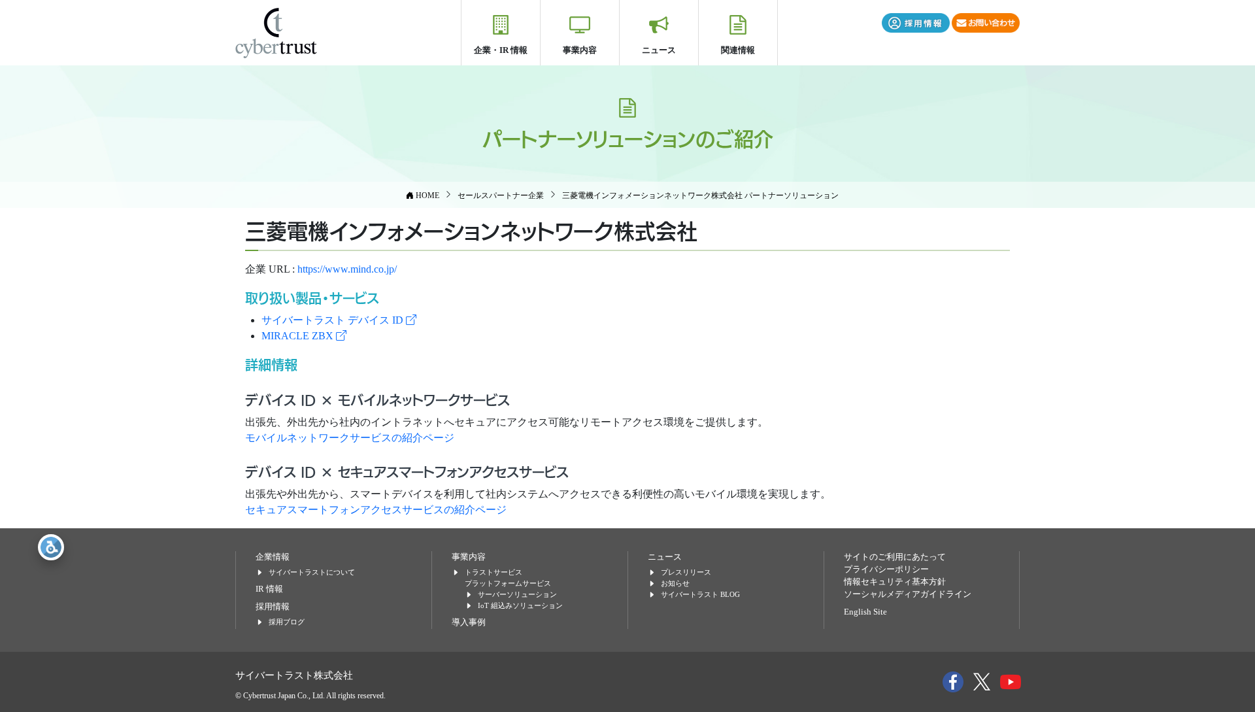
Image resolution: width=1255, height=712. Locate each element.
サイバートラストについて (312, 572)
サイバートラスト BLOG (700, 594)
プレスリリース (686, 572)
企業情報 (273, 557)
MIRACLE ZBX (298, 335)
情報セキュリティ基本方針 (895, 581)
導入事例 (469, 622)
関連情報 (738, 50)
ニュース (659, 50)
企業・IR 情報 (500, 50)
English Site (865, 612)
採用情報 (273, 606)
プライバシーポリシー (886, 569)
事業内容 (580, 50)
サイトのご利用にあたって (895, 557)
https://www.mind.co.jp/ (347, 269)
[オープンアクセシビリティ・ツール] (51, 547)
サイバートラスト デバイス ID (333, 320)
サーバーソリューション (517, 594)
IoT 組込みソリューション (520, 605)
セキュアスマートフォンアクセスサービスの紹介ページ (376, 509)
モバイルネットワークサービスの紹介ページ (349, 437)
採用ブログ (287, 622)
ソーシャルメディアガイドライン (907, 594)
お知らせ (675, 583)
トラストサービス (493, 572)
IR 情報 (269, 589)
